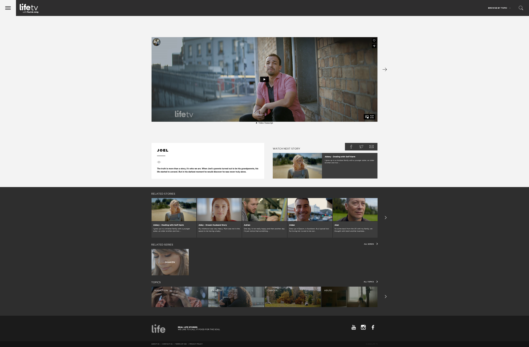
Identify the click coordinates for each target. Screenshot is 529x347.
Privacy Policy (196, 344)
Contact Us (167, 344)
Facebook (351, 146)
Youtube (353, 327)
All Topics (369, 282)
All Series (369, 244)
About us (155, 344)
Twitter (361, 146)
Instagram (363, 327)
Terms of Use (181, 344)
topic (497, 8)
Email (371, 146)
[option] (174, 218)
